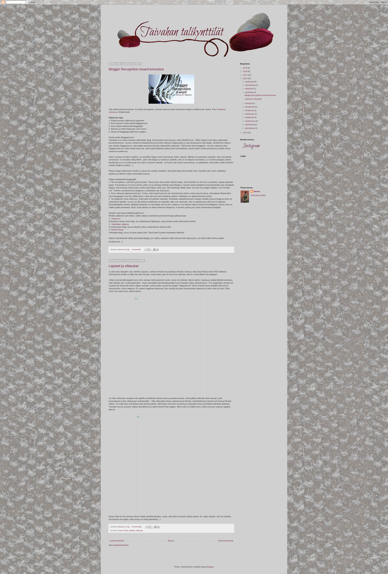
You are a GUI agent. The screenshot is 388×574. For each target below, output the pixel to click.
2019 (245, 68)
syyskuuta (249, 92)
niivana (257, 191)
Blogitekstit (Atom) (121, 545)
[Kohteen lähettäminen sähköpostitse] (145, 249)
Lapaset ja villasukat (123, 266)
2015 (245, 133)
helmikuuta (250, 125)
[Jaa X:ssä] (151, 249)
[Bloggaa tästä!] (148, 249)
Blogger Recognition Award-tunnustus (136, 69)
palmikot (132, 530)
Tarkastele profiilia (258, 195)
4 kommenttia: (137, 527)
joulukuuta (249, 82)
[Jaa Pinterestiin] (157, 249)
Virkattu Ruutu (117, 230)
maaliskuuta (250, 121)
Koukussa (116, 219)
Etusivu (171, 541)
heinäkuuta (250, 107)
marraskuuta (250, 85)
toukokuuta (250, 114)
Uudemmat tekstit (116, 541)
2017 (245, 75)
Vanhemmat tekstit (225, 541)
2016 (245, 78)
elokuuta (249, 103)
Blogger (210, 567)
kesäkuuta (249, 110)
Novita (125, 530)
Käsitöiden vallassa (120, 224)
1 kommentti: (136, 249)
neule (120, 530)
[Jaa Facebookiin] (154, 249)
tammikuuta (250, 128)
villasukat (139, 530)
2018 (245, 71)
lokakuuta (249, 89)
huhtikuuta (249, 117)
